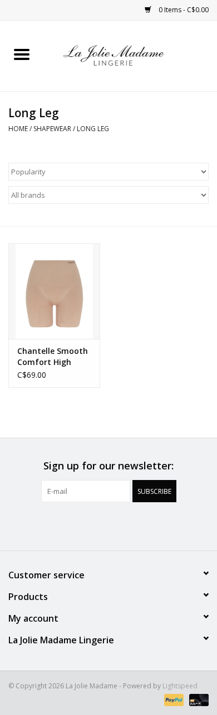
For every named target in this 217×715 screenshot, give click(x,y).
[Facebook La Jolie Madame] (98, 525)
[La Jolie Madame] (130, 54)
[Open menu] (21, 54)
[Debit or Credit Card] (197, 699)
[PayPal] (172, 699)
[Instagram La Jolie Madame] (118, 525)
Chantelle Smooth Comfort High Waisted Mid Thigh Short (54, 357)
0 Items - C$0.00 (183, 9)
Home (18, 128)
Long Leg (93, 128)
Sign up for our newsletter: (108, 466)
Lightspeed (180, 686)
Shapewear (52, 128)
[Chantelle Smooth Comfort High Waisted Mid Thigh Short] (54, 291)
